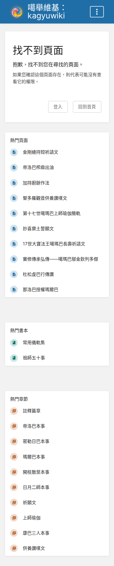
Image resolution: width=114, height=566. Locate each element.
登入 (58, 106)
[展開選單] (97, 11)
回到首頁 (87, 106)
